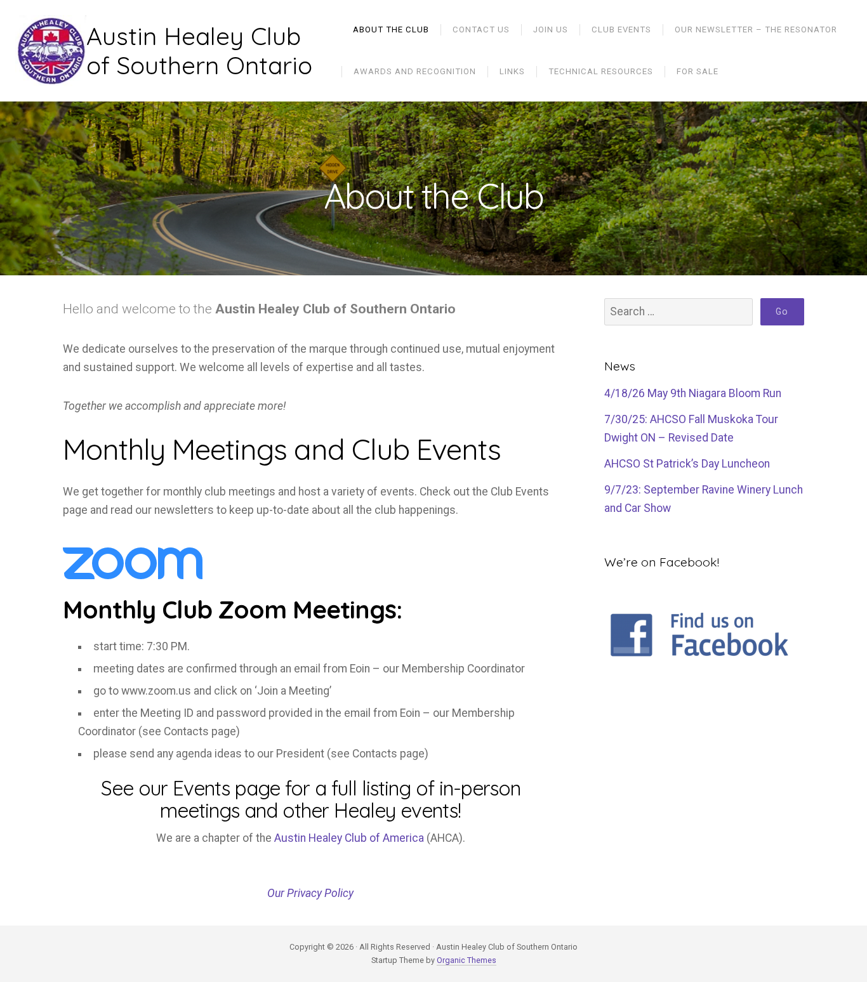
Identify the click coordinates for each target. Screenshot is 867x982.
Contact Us (481, 29)
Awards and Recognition (415, 71)
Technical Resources (600, 71)
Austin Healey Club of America (349, 838)
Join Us (550, 29)
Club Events (621, 29)
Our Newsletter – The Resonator (756, 29)
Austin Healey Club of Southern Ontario (199, 51)
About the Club (391, 29)
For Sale (697, 71)
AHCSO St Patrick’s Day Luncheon (687, 463)
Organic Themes (466, 960)
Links (512, 71)
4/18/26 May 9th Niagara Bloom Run (692, 393)
